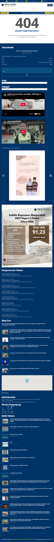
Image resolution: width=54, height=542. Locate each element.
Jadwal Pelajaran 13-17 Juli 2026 (9, 315)
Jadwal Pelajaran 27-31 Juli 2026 (9, 298)
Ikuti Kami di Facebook (5, 393)
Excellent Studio (48, 539)
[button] (51, 176)
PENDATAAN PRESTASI (8, 304)
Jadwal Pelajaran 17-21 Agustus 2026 (10, 280)
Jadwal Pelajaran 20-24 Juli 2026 (9, 309)
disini (18, 148)
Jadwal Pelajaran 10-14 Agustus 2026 (11, 286)
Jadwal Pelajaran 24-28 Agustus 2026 (11, 274)
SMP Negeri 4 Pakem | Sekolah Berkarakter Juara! (23, 539)
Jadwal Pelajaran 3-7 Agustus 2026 (10, 292)
